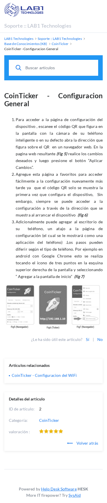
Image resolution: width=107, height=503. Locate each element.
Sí (87, 339)
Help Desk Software (59, 488)
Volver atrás (87, 443)
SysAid (74, 495)
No (100, 339)
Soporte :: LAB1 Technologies (37, 26)
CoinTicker (49, 420)
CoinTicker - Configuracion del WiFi (44, 375)
